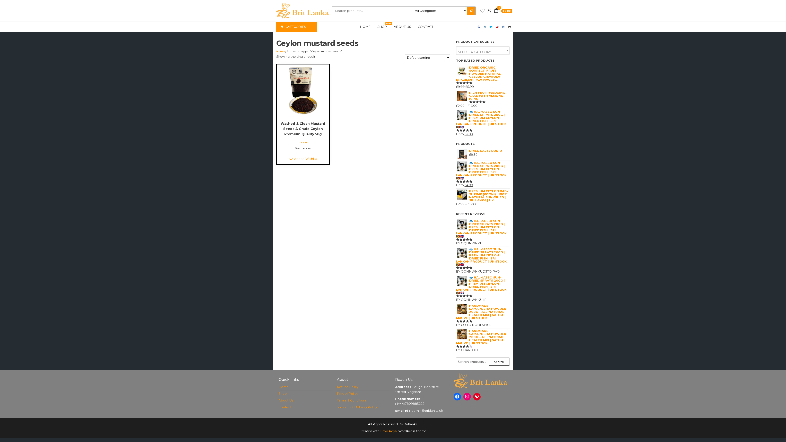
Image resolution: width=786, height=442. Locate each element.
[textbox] (482, 52)
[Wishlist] (482, 10)
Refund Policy (347, 387)
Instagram (485, 27)
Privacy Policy (347, 394)
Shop (383, 25)
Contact (425, 27)
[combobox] (483, 50)
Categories (296, 27)
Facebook (479, 27)
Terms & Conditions (352, 400)
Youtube (497, 27)
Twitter (491, 27)
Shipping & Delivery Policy (357, 407)
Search (499, 362)
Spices (304, 142)
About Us (402, 27)
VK (503, 27)
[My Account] (489, 10)
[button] (303, 158)
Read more (303, 148)
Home (365, 27)
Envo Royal (389, 431)
